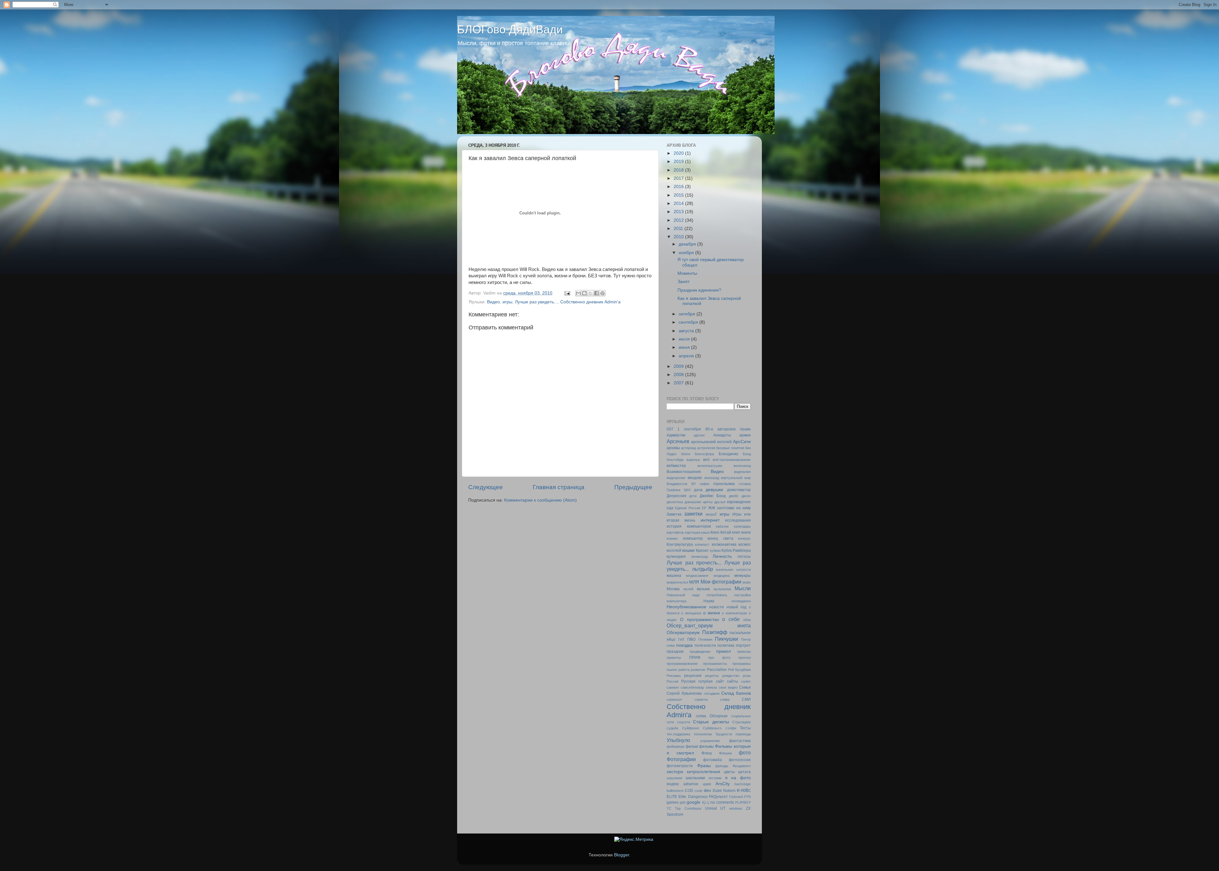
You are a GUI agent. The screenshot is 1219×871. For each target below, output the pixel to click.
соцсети (683, 722)
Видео (493, 302)
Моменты (687, 273)
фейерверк (675, 746)
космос (744, 544)
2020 (679, 153)
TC (669, 808)
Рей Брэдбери (739, 670)
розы (747, 676)
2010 (679, 236)
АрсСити (742, 441)
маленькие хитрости (733, 569)
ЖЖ (711, 508)
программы (741, 663)
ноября (687, 252)
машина (674, 575)
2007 (679, 383)
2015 (679, 195)
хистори (675, 771)
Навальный (676, 595)
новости (716, 607)
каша (705, 532)
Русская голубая (697, 681)
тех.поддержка (678, 734)
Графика (673, 490)
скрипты (701, 699)
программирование (682, 663)
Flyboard (736, 797)
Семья (745, 687)
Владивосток (677, 484)
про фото (719, 657)
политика (725, 645)
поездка (684, 645)
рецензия (693, 675)
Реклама (674, 676)
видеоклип (742, 472)
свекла (711, 687)
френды (721, 766)
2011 (679, 228)
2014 (679, 203)
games (672, 802)
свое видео (728, 687)
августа (687, 330)
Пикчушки (726, 639)
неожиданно (741, 601)
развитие (698, 670)
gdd (682, 802)
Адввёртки (676, 435)
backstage (743, 784)
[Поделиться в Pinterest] (602, 293)
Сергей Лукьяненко (684, 693)
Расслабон (717, 669)
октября (687, 314)
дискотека (675, 502)
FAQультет (718, 796)
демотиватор (739, 490)
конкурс (744, 538)
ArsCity (723, 783)
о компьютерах (734, 613)
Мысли (743, 588)
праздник (675, 651)
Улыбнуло (678, 740)
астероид (688, 448)
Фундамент (742, 766)
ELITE (672, 796)
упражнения (710, 741)
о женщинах (691, 613)
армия (745, 435)
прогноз (744, 657)
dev (707, 790)
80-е (709, 429)
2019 (679, 161)
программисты (715, 663)
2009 (679, 366)
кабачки (722, 526)
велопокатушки (709, 466)
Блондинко (728, 454)
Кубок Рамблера (736, 550)
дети (692, 496)
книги (746, 532)
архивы (673, 448)
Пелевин (705, 639)
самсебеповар (692, 687)
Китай (725, 532)
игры (507, 302)
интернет (710, 520)
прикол (723, 651)
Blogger (621, 855)
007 (670, 429)
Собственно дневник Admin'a (590, 302)
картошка (692, 532)
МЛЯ (694, 582)
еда (670, 508)
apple (707, 784)
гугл (687, 490)
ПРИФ (694, 657)
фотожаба (712, 760)
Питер (746, 639)
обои (747, 620)
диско (746, 496)
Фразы (704, 765)
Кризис (702, 550)
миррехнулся (677, 582)
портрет (743, 645)
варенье (693, 460)
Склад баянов (736, 693)
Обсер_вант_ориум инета (709, 625)
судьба (672, 728)
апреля (687, 356)
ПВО (691, 639)
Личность (722, 556)
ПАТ (681, 639)
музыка (703, 589)
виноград (711, 478)
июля (685, 339)
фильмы (706, 746)
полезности (705, 645)
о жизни (711, 613)
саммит (673, 687)
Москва (673, 589)
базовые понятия (730, 448)
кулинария (676, 556)
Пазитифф (714, 632)
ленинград (699, 556)
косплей (674, 550)
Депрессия (676, 496)
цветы (729, 772)
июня (685, 347)
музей (688, 589)
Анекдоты (722, 435)
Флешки (725, 753)
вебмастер (676, 465)
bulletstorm (675, 791)
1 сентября (689, 429)
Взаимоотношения (684, 471)
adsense (690, 784)
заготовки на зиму (734, 508)
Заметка (674, 514)
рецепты (712, 676)
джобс (734, 496)
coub (698, 791)
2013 (679, 211)
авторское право (734, 429)
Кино (714, 532)
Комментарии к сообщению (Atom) (540, 500)
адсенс (699, 435)
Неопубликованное (686, 606)
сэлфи (731, 728)
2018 (679, 170)
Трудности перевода (733, 734)
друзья (719, 502)
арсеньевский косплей (711, 442)
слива (724, 699)
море (747, 582)
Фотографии (681, 759)
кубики (715, 550)
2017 (679, 178)
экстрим (715, 778)
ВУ (693, 484)
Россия (672, 681)
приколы (744, 651)
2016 (679, 186)
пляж (671, 645)
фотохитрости (680, 766)
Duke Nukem (724, 790)
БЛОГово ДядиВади (510, 29)
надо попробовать (709, 595)
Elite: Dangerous (693, 796)
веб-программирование (732, 460)
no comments (722, 802)
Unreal (711, 808)
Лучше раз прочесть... (694, 562)
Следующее (485, 487)
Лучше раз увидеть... (536, 302)
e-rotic (744, 790)
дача (698, 490)
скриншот (674, 699)
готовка (745, 484)
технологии (703, 734)
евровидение (739, 502)
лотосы (744, 556)
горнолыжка (724, 484)
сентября (689, 322)
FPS (747, 797)
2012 (679, 220)
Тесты (745, 728)
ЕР (704, 508)
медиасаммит (697, 575)
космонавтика (724, 544)
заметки (693, 514)
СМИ (746, 699)
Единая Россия (687, 508)
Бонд (747, 454)
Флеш (707, 753)
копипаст (702, 544)
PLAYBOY (743, 802)
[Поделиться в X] (590, 293)
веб (706, 459)
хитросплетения (703, 771)
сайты (732, 681)
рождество (730, 676)
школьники (695, 778)
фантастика (740, 741)
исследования (738, 520)
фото (745, 752)
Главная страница (558, 487)
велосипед (742, 466)
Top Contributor (688, 808)
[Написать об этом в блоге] (584, 293)
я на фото (738, 777)
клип (736, 532)
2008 (679, 374)
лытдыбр (702, 569)
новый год (736, 607)
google (693, 802)
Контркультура (680, 544)
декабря (688, 244)
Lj (708, 802)
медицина (721, 575)
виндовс (695, 478)
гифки (704, 484)
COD (689, 790)
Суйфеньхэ (712, 728)
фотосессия (740, 760)
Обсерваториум (683, 632)
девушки (714, 489)
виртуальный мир (736, 478)
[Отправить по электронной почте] (578, 293)
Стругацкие (741, 722)
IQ (704, 802)
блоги (685, 454)
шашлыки (674, 778)
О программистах (699, 619)
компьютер (693, 538)
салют (746, 681)
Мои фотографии (721, 581)
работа (683, 670)
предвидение (699, 651)
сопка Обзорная (712, 716)
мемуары (742, 575)
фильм (692, 746)
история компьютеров (689, 526)
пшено (672, 670)
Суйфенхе (690, 728)
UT (722, 808)
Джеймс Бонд (713, 496)
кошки (688, 550)
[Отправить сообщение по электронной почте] (566, 293)
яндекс (673, 784)
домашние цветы (698, 502)
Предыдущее (633, 487)
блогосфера (704, 454)
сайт (720, 681)
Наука (708, 601)
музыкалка (722, 589)
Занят (683, 281)
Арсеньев (678, 441)
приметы (674, 657)
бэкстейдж (675, 460)
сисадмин (712, 693)
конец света (720, 538)
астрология (706, 448)
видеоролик (676, 478)
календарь (742, 526)
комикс (672, 538)
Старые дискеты (711, 721)
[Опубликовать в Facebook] (596, 293)
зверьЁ (711, 514)
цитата (744, 772)
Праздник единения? (699, 290)
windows (736, 808)
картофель (675, 532)
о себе (731, 619)
